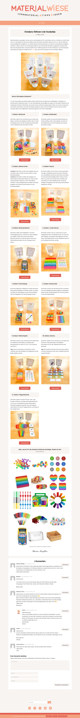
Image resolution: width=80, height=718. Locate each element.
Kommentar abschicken (61, 685)
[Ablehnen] (78, 716)
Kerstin (23, 610)
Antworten (65, 564)
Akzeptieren (49, 716)
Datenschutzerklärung (62, 716)
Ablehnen (55, 716)
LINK (33, 49)
